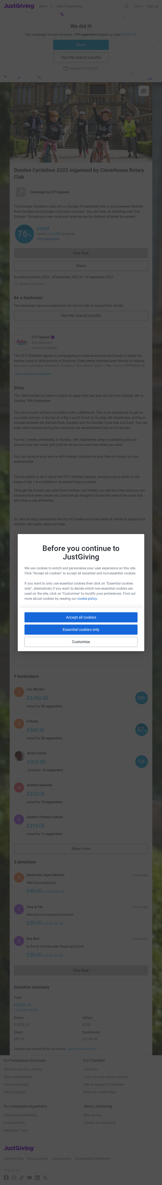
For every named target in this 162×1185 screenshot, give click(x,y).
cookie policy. (87, 599)
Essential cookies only (81, 629)
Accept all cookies (81, 617)
